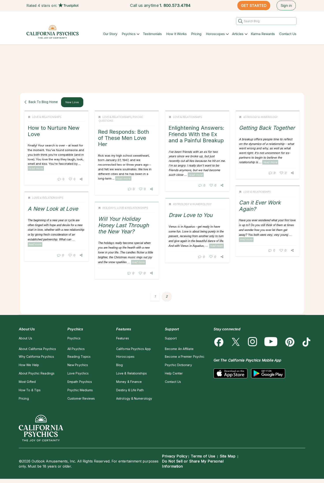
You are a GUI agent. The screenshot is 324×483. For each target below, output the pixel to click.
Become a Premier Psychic (184, 356)
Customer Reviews (81, 398)
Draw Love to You (190, 215)
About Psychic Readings (36, 373)
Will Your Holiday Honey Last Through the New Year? (123, 225)
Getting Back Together (267, 128)
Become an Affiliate (179, 349)
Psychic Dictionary (178, 365)
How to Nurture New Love (54, 131)
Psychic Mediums (80, 390)
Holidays (109, 208)
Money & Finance (129, 382)
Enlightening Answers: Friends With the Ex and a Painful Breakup (196, 134)
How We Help (29, 365)
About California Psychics (37, 349)
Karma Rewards (263, 34)
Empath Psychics (79, 382)
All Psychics (76, 349)
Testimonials (152, 34)
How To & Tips (30, 390)
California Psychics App (133, 349)
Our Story (110, 34)
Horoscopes (215, 34)
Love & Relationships (46, 117)
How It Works (176, 34)
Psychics (129, 34)
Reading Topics (79, 356)
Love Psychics (78, 373)
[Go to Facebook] (220, 342)
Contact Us (287, 34)
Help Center (174, 373)
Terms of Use (203, 456)
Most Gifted (27, 382)
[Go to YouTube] (271, 342)
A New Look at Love (53, 209)
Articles (238, 34)
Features (122, 338)
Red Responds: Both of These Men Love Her (123, 138)
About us (25, 338)
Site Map (227, 456)
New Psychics (77, 365)
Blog (119, 365)
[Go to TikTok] (306, 342)
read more (36, 168)
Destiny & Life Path (130, 390)
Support (171, 338)
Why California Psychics (36, 356)
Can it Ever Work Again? (260, 205)
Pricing (196, 34)
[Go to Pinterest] (289, 342)
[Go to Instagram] (253, 342)
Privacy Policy (174, 456)
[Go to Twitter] (236, 342)
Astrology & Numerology (260, 117)
